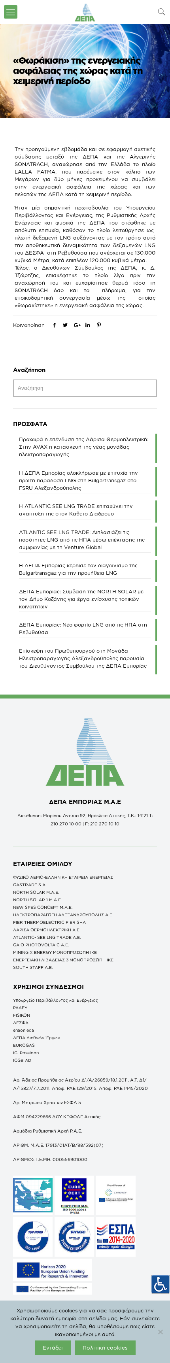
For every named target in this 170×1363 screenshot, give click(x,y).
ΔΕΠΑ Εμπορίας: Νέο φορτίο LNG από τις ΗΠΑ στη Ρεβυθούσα (83, 628)
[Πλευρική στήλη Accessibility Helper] (160, 1284)
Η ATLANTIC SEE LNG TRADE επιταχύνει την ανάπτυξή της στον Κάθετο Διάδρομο (76, 509)
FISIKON (21, 1015)
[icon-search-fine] (161, 11)
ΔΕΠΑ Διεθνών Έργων (36, 1037)
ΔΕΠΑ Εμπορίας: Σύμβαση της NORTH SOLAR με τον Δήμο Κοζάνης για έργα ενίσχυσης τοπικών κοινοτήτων (81, 599)
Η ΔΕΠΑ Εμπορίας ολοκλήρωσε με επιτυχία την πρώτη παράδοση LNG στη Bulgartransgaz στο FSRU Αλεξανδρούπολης (78, 480)
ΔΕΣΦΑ (20, 1022)
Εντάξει (53, 1347)
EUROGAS (24, 1045)
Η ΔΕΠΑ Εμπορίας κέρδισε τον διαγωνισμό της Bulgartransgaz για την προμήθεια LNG (78, 569)
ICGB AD (22, 1060)
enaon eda (23, 1030)
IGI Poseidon (26, 1052)
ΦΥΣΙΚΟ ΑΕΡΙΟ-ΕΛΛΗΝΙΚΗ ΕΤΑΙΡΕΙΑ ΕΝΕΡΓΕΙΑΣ (63, 877)
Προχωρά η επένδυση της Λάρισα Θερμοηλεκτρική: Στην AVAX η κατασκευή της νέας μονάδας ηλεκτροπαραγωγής (83, 446)
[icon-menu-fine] (10, 12)
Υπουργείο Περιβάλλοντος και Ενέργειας (55, 1000)
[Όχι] (160, 1332)
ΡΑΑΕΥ (20, 1007)
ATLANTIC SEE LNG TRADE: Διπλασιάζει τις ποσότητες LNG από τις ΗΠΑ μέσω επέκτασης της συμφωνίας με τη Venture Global (82, 539)
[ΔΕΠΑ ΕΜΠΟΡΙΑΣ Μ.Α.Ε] (85, 12)
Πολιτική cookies (105, 1347)
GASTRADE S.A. (30, 884)
